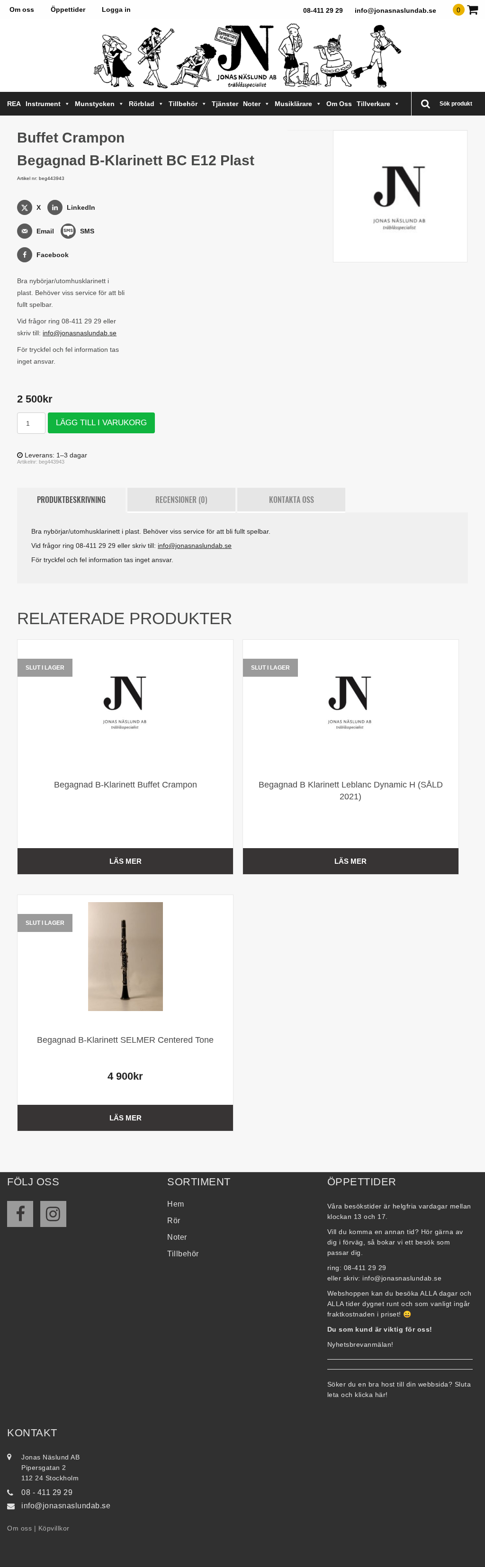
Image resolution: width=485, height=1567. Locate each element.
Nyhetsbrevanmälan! (360, 1344)
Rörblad (141, 103)
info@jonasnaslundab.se (395, 10)
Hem (175, 1204)
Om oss (21, 9)
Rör (173, 1221)
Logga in (116, 9)
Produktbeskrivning (71, 499)
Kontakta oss (291, 499)
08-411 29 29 (323, 10)
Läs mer (125, 861)
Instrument (43, 103)
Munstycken (95, 103)
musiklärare (293, 103)
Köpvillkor (54, 1528)
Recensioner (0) (181, 499)
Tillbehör (183, 103)
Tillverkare (373, 103)
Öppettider (68, 9)
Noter (251, 103)
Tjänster (225, 103)
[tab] (71, 500)
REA (14, 103)
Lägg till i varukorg (101, 422)
